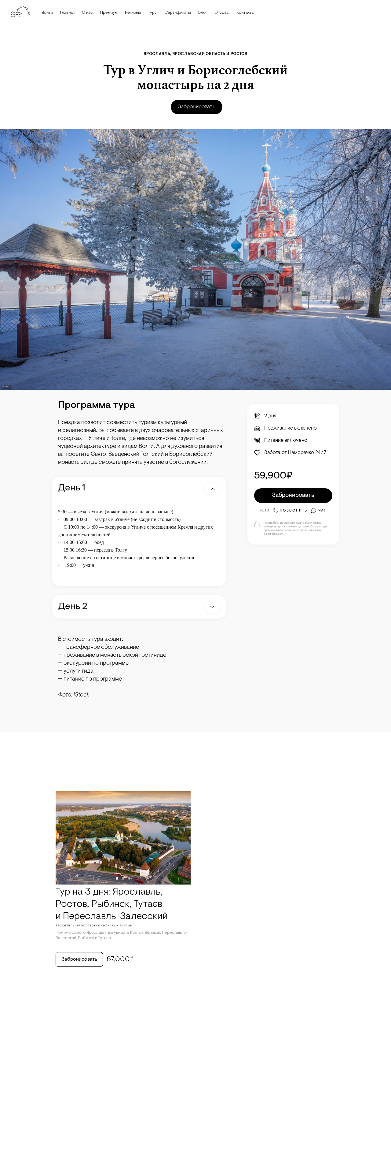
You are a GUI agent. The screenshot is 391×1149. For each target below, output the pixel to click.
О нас (87, 13)
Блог (202, 13)
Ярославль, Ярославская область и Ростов (195, 54)
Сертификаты (178, 13)
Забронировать (196, 107)
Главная (67, 13)
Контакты (245, 13)
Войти (47, 13)
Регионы (133, 13)
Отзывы (221, 13)
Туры (152, 13)
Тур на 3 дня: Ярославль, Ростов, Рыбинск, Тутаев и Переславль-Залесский (112, 904)
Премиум (109, 13)
